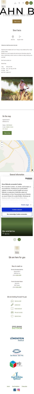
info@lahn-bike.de (9, 127)
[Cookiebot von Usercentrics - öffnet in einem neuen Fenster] (25, 179)
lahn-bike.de (5, 129)
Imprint (8, 386)
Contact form (17, 304)
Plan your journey (18, 312)
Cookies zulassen (17, 209)
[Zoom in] (2, 142)
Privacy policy (24, 386)
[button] (19, 3)
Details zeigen (25, 205)
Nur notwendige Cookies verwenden (17, 214)
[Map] (17, 156)
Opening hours (18, 316)
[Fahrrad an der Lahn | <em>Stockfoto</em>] (17, 89)
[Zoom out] (2, 144)
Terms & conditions (15, 386)
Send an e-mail (18, 301)
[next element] (19, 239)
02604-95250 (18, 287)
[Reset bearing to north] (2, 147)
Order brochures (18, 308)
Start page (10, 26)
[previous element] (14, 239)
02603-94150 (18, 275)
